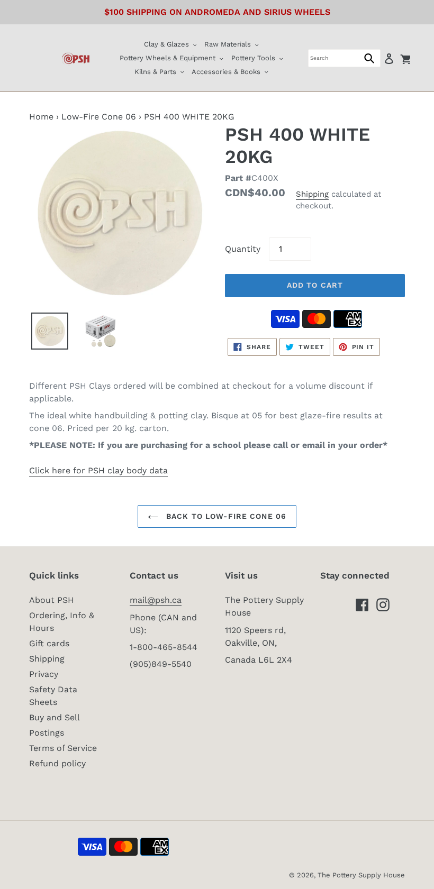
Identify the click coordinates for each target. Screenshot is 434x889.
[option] (49, 331)
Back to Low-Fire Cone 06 (225, 516)
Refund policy (57, 763)
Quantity (242, 249)
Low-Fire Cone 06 (98, 117)
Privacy (43, 674)
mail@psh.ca (156, 600)
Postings (46, 733)
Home (41, 117)
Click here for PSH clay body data (98, 470)
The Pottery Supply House (361, 875)
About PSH (51, 600)
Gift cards (49, 643)
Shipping (312, 194)
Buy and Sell (54, 717)
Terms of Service (63, 748)
